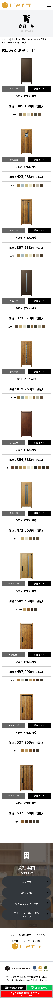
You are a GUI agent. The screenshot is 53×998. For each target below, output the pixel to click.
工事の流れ (39, 934)
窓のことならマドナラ (26, 903)
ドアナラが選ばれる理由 (19, 934)
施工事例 (16, 941)
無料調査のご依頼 (15, 987)
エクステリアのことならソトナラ (26, 914)
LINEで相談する (41, 987)
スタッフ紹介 (26, 892)
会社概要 (26, 881)
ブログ (26, 941)
